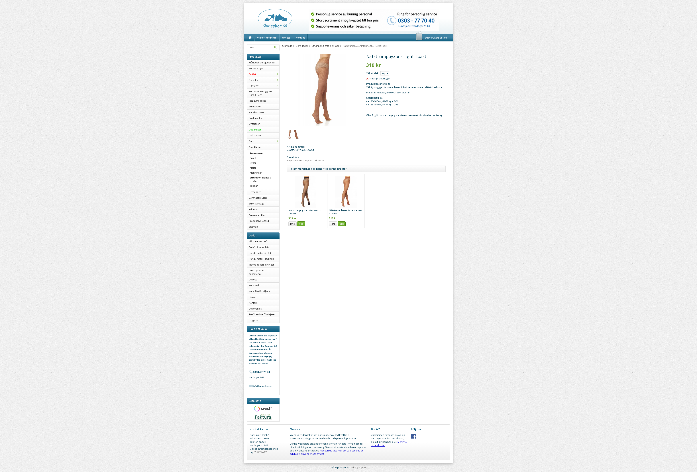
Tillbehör (253, 209)
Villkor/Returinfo (266, 37)
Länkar (252, 297)
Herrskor (254, 85)
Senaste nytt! (256, 68)
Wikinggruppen (358, 467)
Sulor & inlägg (256, 203)
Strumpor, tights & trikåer (260, 179)
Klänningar (256, 172)
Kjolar (253, 167)
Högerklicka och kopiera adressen (306, 160)
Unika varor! (255, 135)
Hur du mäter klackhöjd (261, 258)
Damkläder (255, 147)
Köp (301, 223)
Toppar (254, 185)
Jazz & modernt (257, 100)
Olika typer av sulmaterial (256, 272)
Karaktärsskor (257, 112)
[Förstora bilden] (322, 90)
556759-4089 (260, 452)
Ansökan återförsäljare (262, 314)
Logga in (253, 320)
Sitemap (253, 226)
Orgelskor (254, 123)
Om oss (286, 37)
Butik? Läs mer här (259, 247)
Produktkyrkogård (259, 220)
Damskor (254, 80)
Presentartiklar (257, 215)
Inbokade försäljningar (261, 264)
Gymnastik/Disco (258, 197)
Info (292, 223)
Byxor (253, 162)
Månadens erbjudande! (262, 62)
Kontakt (300, 37)
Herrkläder (255, 192)
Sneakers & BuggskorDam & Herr (261, 93)
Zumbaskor (255, 106)
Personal (254, 285)
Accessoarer (257, 153)
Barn (251, 141)
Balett (253, 158)
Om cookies (255, 308)
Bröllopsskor (256, 118)
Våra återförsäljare (259, 291)
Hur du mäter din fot (260, 253)
